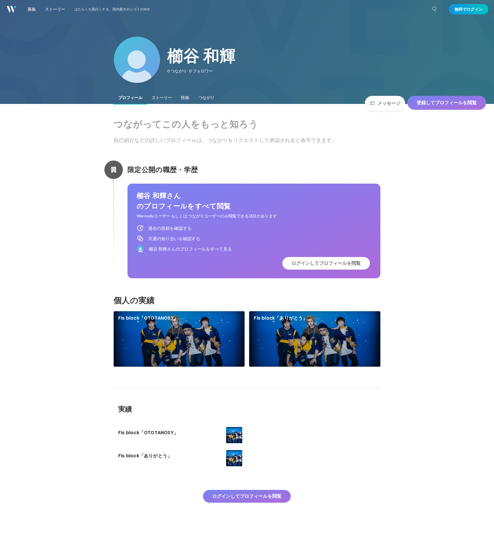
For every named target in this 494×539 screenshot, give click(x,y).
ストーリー (162, 97)
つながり (206, 97)
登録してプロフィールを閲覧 (447, 102)
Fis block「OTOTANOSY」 (148, 318)
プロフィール (130, 97)
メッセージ (389, 103)
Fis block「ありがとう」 (280, 318)
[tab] (130, 98)
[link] (179, 339)
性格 (185, 97)
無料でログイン (468, 9)
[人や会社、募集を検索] (434, 9)
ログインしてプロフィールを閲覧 (326, 263)
